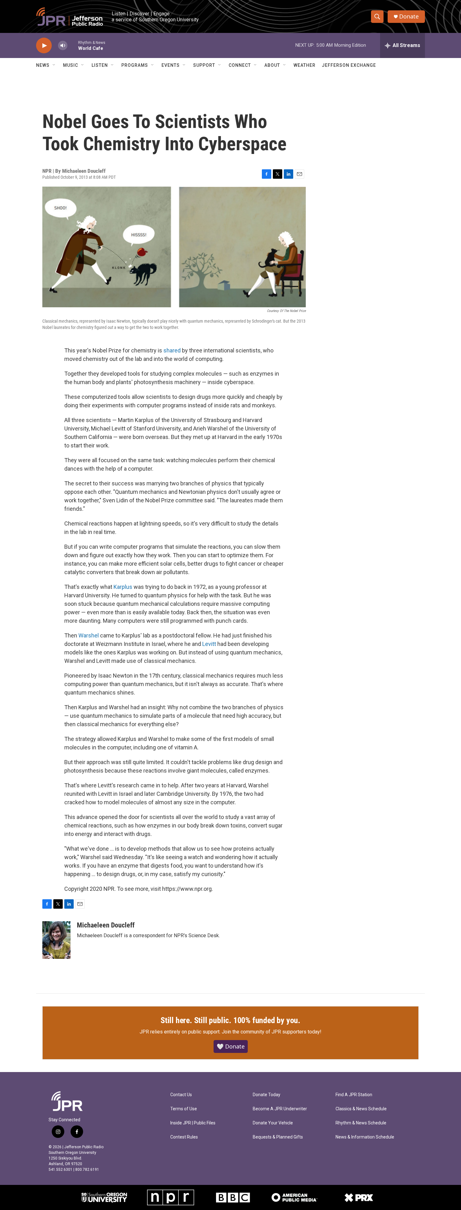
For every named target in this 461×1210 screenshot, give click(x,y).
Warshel (88, 635)
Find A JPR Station (354, 1094)
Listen (100, 65)
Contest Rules (184, 1137)
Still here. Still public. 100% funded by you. (230, 1020)
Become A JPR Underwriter (280, 1109)
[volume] (62, 46)
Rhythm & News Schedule (361, 1123)
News (43, 65)
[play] (44, 45)
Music (70, 65)
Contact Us (181, 1094)
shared (172, 350)
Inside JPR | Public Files (192, 1123)
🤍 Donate (231, 1046)
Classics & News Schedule (361, 1109)
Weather (304, 65)
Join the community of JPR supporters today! (271, 1032)
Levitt (209, 644)
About (272, 65)
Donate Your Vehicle (273, 1123)
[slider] (73, 45)
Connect (240, 65)
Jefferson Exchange (349, 65)
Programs (134, 65)
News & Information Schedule (365, 1137)
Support (204, 65)
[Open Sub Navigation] (54, 65)
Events (171, 65)
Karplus (123, 587)
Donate (409, 16)
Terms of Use (183, 1109)
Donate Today (266, 1094)
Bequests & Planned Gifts (278, 1137)
